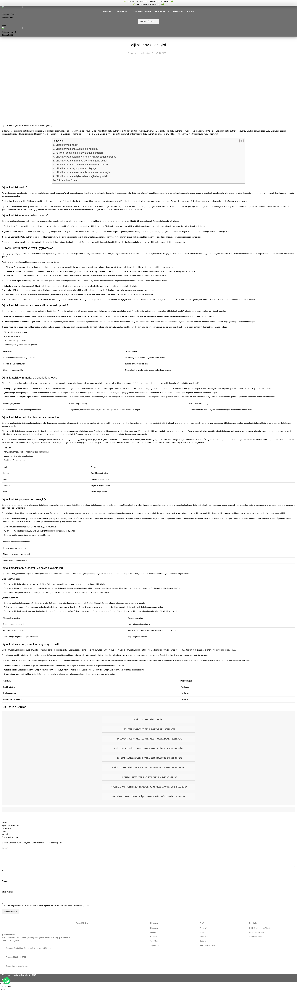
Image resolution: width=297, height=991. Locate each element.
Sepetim (153, 937)
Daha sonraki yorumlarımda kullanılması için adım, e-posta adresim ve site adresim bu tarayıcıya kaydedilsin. (46, 906)
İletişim (203, 941)
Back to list (6, 828)
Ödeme (153, 932)
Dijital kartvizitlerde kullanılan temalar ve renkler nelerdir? (150, 768)
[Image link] (23, 926)
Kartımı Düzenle (147, 21)
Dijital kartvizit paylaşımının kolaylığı (75, 168)
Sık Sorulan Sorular (67, 180)
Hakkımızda (205, 937)
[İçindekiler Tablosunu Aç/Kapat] (240, 141)
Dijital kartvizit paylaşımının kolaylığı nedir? (149, 777)
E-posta (5, 881)
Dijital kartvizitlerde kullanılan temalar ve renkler (82, 164)
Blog (202, 932)
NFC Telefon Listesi (208, 945)
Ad (3, 870)
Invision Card (145, 53)
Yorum (5, 848)
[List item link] (37, 958)
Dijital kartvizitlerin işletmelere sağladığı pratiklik (82, 176)
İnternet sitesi (7, 892)
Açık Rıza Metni (255, 937)
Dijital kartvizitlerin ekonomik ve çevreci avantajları (83, 172)
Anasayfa (204, 928)
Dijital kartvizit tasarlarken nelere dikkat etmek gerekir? (85, 156)
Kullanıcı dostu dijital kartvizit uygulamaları (79, 152)
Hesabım (154, 928)
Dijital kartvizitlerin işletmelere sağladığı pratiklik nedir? (149, 796)
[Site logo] (12, 8)
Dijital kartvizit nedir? (67, 144)
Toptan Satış (155, 945)
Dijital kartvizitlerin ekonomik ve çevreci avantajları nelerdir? (150, 787)
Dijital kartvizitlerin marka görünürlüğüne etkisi (81, 160)
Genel (148, 39)
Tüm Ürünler (155, 941)
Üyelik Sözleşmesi (257, 932)
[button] (6, 980)
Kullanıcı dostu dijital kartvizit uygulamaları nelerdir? (149, 739)
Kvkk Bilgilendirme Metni (259, 928)
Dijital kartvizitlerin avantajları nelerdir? (76, 148)
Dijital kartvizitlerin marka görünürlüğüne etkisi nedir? (149, 758)
